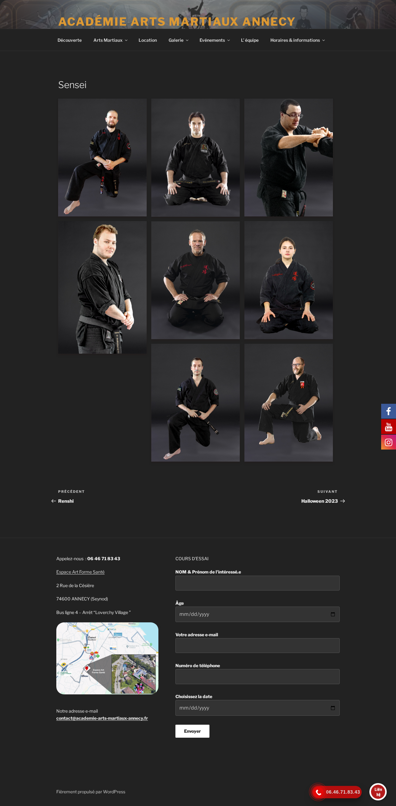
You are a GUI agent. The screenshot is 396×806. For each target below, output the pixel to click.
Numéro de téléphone (197, 665)
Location (148, 40)
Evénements (212, 40)
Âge (179, 603)
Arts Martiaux (108, 40)
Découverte (70, 40)
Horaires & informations (295, 40)
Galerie (176, 40)
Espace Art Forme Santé (80, 571)
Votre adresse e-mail (196, 634)
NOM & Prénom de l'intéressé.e (208, 571)
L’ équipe (250, 40)
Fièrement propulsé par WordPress (90, 791)
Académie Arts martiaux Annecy (177, 21)
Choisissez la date (193, 696)
